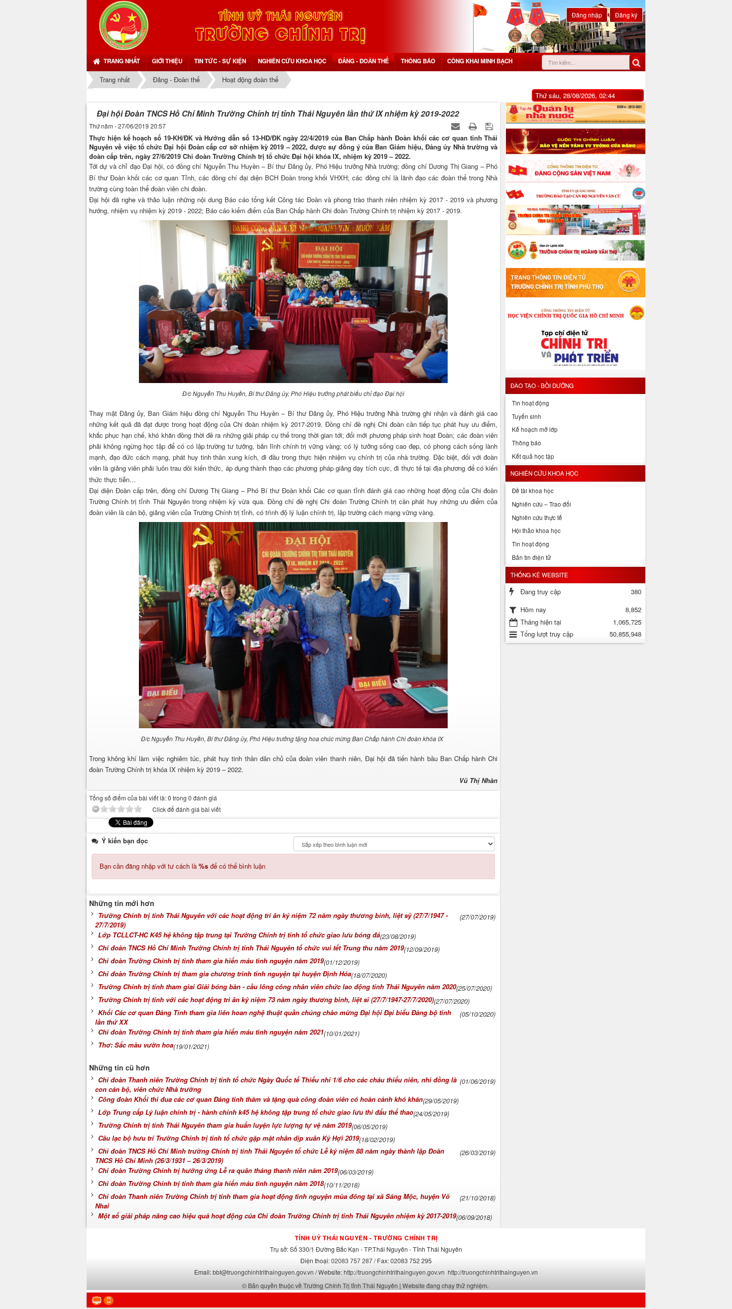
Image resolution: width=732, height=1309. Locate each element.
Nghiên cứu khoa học (292, 61)
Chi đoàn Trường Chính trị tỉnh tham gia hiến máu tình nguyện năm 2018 (211, 1183)
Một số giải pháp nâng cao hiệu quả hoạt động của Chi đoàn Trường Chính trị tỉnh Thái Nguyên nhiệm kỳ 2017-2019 (277, 1215)
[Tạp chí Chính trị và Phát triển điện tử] (575, 350)
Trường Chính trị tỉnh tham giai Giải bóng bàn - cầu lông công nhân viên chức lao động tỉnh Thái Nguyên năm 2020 (277, 986)
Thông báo (418, 61)
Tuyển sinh (526, 416)
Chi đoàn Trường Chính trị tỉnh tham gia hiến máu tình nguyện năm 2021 (211, 1032)
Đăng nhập (587, 14)
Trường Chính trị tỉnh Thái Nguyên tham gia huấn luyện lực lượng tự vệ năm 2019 (225, 1125)
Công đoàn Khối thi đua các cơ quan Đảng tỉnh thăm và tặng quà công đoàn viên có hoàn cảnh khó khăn (260, 1099)
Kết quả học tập (533, 456)
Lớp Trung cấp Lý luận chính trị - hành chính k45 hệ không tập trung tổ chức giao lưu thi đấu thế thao (255, 1112)
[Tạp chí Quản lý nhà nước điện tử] (575, 113)
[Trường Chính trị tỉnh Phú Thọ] (575, 282)
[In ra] (474, 126)
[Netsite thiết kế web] (123, 25)
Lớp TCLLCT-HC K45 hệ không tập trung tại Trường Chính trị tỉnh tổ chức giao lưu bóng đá (239, 934)
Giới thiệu (167, 61)
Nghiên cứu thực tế (537, 518)
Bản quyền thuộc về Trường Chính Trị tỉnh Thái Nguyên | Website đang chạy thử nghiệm (367, 1285)
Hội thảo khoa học (536, 530)
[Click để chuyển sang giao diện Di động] (109, 1301)
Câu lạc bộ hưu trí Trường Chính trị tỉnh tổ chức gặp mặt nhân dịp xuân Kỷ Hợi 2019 (228, 1138)
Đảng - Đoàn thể (363, 61)
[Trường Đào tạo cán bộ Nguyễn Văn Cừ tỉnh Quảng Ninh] (575, 193)
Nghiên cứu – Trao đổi (541, 504)
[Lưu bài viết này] (490, 126)
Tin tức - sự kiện (220, 61)
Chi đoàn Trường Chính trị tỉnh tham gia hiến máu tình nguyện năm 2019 (211, 960)
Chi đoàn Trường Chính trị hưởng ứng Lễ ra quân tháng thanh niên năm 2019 (218, 1170)
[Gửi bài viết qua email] (456, 126)
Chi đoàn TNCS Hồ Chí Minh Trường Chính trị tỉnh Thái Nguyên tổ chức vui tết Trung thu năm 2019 (251, 947)
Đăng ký (626, 14)
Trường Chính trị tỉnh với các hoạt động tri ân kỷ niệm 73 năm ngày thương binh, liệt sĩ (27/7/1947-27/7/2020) (266, 999)
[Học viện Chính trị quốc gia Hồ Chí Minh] (575, 312)
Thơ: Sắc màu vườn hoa (135, 1044)
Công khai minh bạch (479, 61)
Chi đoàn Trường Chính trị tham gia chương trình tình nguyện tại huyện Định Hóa (224, 973)
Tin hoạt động (530, 403)
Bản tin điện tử (531, 557)
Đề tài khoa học (533, 491)
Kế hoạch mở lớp (535, 429)
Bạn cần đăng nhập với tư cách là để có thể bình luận (182, 866)
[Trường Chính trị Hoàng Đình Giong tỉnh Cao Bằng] (575, 220)
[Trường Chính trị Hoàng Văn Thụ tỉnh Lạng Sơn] (575, 251)
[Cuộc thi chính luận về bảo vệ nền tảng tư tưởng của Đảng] (575, 141)
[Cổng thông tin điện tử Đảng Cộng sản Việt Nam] (575, 170)
